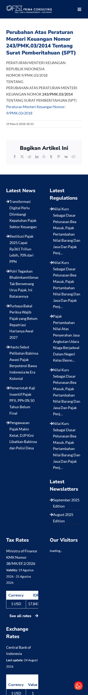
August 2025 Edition (63, 517)
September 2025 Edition (66, 503)
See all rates (20, 615)
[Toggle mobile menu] (80, 9)
